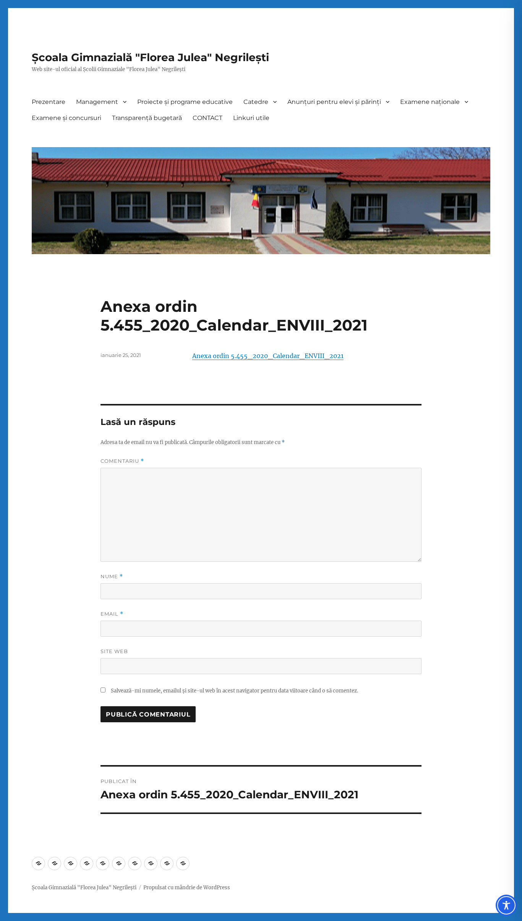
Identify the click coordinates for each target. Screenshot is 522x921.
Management (97, 101)
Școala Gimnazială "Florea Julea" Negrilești (150, 57)
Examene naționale (430, 101)
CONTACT (207, 118)
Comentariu (122, 461)
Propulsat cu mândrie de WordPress (186, 887)
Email (112, 614)
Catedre (255, 101)
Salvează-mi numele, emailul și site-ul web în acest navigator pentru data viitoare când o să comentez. (234, 691)
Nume (112, 576)
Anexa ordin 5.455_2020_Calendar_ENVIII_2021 (268, 356)
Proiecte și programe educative (185, 101)
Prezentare (48, 101)
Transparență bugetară (147, 118)
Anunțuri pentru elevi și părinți (334, 101)
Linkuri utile (251, 118)
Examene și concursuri (66, 118)
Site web (114, 651)
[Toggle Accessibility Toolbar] (506, 905)
